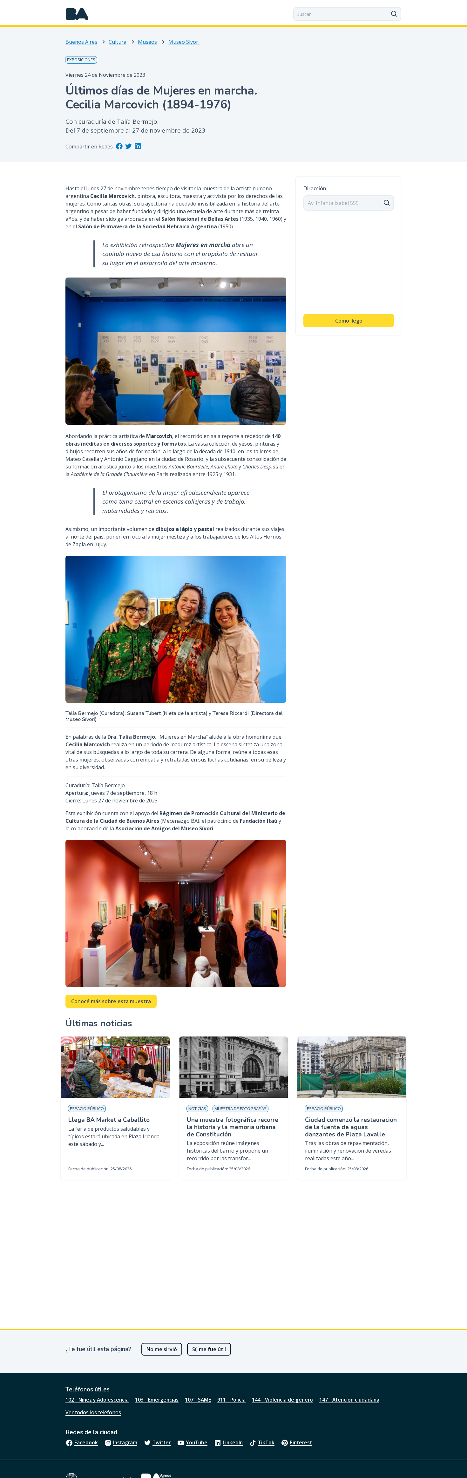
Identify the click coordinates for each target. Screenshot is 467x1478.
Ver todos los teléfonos (93, 1412)
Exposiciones (81, 59)
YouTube (196, 1442)
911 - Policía (231, 1399)
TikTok (266, 1442)
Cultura (117, 41)
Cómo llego (348, 320)
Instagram (125, 1442)
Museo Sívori (184, 41)
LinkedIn (233, 1442)
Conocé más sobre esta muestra (111, 1001)
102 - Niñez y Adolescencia (97, 1399)
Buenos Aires (81, 41)
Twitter (161, 1442)
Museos (147, 41)
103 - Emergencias (157, 1399)
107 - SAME (198, 1399)
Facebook (86, 1442)
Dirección (314, 189)
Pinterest (301, 1442)
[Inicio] (77, 14)
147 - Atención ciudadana (349, 1399)
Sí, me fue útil (209, 1349)
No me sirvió (161, 1349)
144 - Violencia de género (282, 1399)
